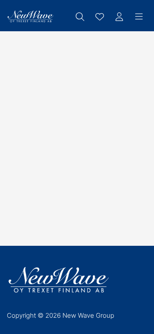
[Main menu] (139, 17)
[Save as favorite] (100, 17)
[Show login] (119, 17)
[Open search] (80, 17)
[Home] (30, 16)
